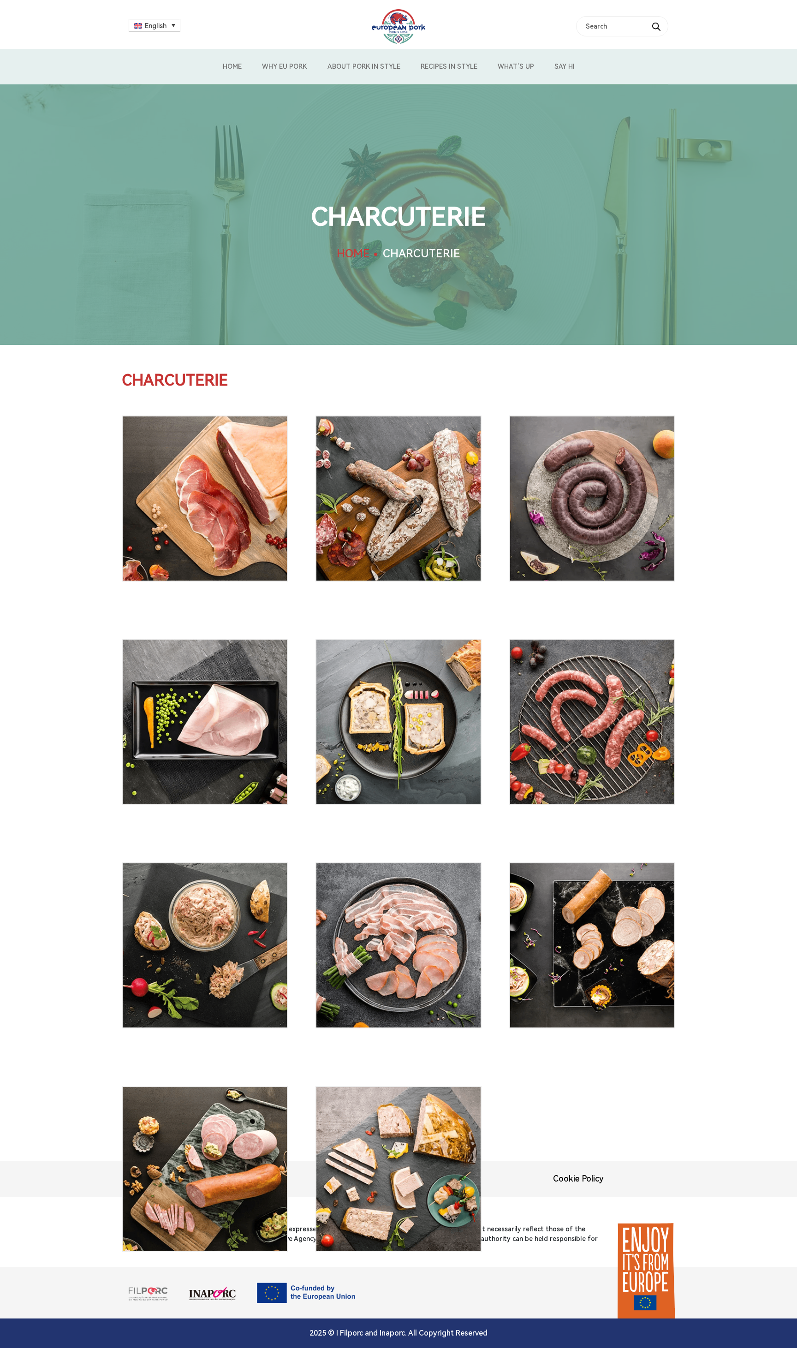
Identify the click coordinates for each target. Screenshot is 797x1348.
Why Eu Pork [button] (284, 66)
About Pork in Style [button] (363, 66)
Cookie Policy (578, 1178)
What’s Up (516, 66)
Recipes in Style (449, 66)
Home (232, 66)
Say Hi (564, 66)
